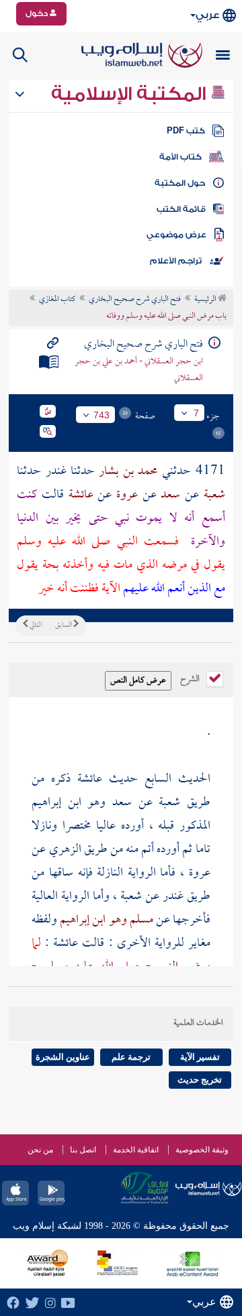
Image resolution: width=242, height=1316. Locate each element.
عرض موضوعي (176, 234)
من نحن (40, 1149)
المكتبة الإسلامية (130, 94)
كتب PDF (186, 130)
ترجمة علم (131, 1057)
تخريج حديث (199, 1080)
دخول (38, 13)
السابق (64, 625)
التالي (35, 625)
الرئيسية (206, 299)
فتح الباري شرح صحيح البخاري (135, 299)
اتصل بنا (83, 1149)
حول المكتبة (180, 183)
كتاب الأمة (180, 157)
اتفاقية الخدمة (136, 1149)
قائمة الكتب (181, 209)
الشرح (191, 677)
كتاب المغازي (57, 299)
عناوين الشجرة (63, 1057)
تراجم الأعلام (176, 260)
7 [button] (196, 413)
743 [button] (101, 415)
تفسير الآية (200, 1057)
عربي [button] (207, 15)
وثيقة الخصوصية (202, 1149)
